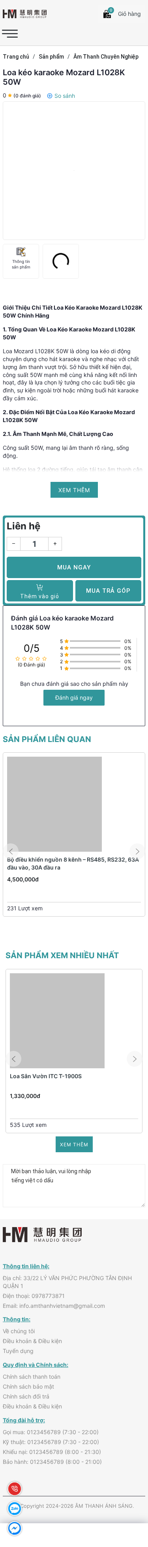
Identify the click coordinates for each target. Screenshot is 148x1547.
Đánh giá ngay (74, 697)
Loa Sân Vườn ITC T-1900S (46, 1076)
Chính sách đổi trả (26, 1396)
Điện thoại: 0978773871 (34, 1295)
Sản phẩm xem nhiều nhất (62, 955)
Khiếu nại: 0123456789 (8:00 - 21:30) (52, 1451)
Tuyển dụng (18, 1350)
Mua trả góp (108, 590)
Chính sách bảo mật (28, 1386)
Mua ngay (74, 567)
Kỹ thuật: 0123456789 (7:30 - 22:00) (51, 1442)
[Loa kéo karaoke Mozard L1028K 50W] (74, 171)
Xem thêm (74, 1144)
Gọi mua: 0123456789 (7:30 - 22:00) (51, 1432)
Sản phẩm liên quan (47, 739)
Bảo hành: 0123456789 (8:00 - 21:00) (52, 1461)
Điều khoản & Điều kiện (32, 1341)
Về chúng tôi (19, 1331)
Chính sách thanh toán (31, 1376)
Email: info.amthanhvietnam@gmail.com (54, 1305)
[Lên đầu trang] (124, 1491)
